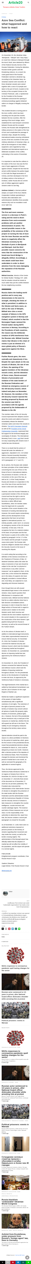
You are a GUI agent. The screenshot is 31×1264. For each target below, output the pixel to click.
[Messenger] (8, 880)
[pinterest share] (9, 929)
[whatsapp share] (16, 929)
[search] (28, 2)
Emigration (5, 1230)
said (18, 438)
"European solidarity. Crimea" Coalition (14, 7)
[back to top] (27, 1257)
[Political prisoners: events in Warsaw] (15, 1010)
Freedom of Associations (9, 1047)
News (18, 1047)
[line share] (19, 929)
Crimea (11, 13)
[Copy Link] (13, 876)
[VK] (3, 880)
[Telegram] (24, 876)
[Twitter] (5, 876)
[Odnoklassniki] (19, 876)
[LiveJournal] (16, 876)
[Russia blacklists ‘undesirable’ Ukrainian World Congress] (15, 1182)
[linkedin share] (13, 929)
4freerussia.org (7, 870)
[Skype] (26, 876)
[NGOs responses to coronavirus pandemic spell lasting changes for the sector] (15, 955)
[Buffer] (11, 876)
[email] (7, 1262)
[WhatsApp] (11, 880)
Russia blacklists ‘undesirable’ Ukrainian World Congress (12, 1202)
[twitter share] (3, 929)
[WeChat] (13, 880)
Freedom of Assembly (8, 1082)
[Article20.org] (15, 2)
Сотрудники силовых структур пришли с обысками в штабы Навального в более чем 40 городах (15, 1161)
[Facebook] (3, 876)
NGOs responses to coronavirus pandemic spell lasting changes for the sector (15, 968)
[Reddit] (8, 876)
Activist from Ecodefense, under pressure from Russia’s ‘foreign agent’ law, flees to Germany (15, 1237)
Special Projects (7, 1193)
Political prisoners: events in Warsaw (15, 1125)
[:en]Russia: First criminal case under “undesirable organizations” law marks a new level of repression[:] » (16, 905)
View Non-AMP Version (20, 1255)
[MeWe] (21, 876)
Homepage (4, 13)
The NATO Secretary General (17, 426)
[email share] (6, 929)
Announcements (6, 1120)
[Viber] (5, 880)
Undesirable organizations (10, 1195)
